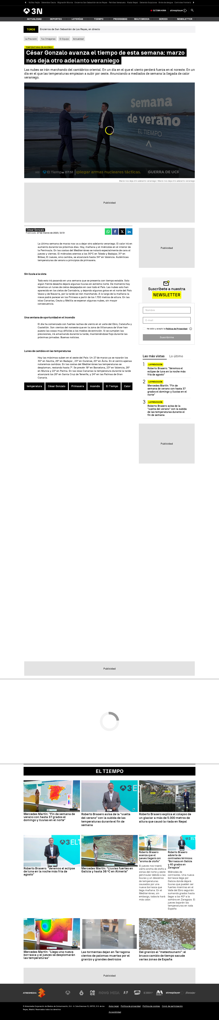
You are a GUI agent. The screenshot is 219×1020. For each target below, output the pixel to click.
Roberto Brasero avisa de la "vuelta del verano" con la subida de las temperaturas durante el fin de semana (167, 410)
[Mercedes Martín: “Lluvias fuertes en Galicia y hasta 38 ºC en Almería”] (109, 851)
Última (159, 10)
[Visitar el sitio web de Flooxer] (190, 992)
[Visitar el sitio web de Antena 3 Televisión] (70, 992)
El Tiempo (112, 386)
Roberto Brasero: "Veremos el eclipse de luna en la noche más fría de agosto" (166, 371)
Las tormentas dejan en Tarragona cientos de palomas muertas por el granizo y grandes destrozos (105, 955)
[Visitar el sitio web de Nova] (104, 992)
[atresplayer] (178, 10)
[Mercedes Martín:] (52, 796)
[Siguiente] (193, 2)
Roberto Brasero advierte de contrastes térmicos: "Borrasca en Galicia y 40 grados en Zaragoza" (180, 860)
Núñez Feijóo (34, 2)
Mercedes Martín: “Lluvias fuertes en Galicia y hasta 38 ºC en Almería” (107, 870)
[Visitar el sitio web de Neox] (92, 992)
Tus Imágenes (48, 39)
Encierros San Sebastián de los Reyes (91, 2)
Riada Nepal (132, 2)
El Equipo (64, 39)
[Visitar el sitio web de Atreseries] (126, 992)
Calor (127, 386)
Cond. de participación (172, 1006)
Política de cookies (151, 1006)
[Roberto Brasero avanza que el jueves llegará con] (153, 843)
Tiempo (98, 19)
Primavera (77, 386)
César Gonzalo (35, 229)
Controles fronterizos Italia (186, 2)
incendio (95, 386)
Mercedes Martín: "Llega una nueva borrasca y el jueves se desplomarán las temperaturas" (49, 954)
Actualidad (78, 39)
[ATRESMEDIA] (34, 993)
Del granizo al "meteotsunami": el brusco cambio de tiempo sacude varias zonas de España (162, 955)
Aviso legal (114, 1006)
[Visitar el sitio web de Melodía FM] (159, 992)
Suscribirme (167, 337)
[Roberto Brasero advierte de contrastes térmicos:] (181, 843)
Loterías (77, 19)
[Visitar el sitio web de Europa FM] (148, 992)
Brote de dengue (166, 2)
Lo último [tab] (176, 356)
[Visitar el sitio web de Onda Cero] (137, 992)
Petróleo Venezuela (117, 2)
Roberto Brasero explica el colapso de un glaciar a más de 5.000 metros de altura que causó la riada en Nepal (165, 817)
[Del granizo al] (167, 934)
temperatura (34, 386)
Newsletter (184, 19)
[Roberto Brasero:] (52, 851)
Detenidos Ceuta (48, 2)
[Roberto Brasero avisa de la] (109, 796)
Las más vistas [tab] (153, 356)
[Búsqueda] (192, 10)
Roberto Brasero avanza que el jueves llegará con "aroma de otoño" (150, 857)
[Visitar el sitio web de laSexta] (81, 992)
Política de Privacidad (176, 328)
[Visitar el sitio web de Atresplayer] (175, 992)
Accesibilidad (115, 1012)
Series (163, 19)
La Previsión (31, 39)
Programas (120, 19)
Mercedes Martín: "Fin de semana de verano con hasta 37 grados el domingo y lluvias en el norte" (167, 390)
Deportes (56, 19)
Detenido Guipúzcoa (148, 2)
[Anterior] (25, 2)
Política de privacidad (131, 1006)
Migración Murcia (65, 2)
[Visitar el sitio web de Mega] (115, 992)
